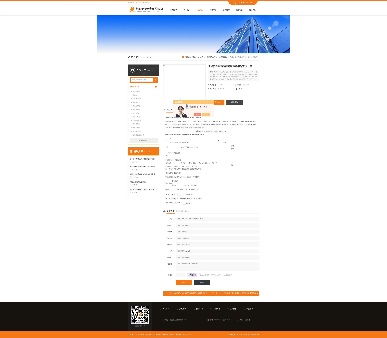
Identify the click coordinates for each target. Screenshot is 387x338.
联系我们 (252, 10)
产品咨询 (216, 102)
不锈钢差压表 (137, 120)
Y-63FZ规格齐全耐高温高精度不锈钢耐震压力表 (190, 293)
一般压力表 (136, 91)
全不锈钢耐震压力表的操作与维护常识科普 (144, 174)
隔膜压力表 (136, 102)
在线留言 (239, 10)
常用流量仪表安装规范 (138, 182)
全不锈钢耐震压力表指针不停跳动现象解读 (144, 166)
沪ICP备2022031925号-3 (184, 334)
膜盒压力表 (136, 106)
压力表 (135, 95)
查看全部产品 (143, 140)
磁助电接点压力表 (138, 135)
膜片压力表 (136, 117)
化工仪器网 (238, 334)
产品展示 (200, 10)
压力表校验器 (137, 131)
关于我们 (187, 10)
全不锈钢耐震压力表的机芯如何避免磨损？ (144, 159)
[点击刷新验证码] (192, 275)
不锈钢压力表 (137, 99)
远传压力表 (136, 124)
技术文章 (226, 10)
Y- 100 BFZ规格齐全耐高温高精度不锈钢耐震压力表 (237, 293)
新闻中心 (213, 10)
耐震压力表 (223, 57)
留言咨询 (249, 309)
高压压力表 (136, 113)
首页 (194, 57)
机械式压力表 (212, 57)
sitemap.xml (255, 334)
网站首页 (173, 10)
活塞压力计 (136, 127)
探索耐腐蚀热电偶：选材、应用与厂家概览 (144, 189)
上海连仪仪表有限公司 (141, 2)
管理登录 (246, 334)
